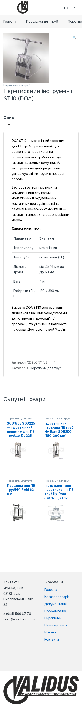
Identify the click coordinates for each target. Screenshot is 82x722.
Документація (55, 604)
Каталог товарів (57, 597)
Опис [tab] (8, 118)
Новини (50, 632)
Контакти (51, 639)
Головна (9, 21)
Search (66, 7)
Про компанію (55, 611)
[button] (74, 38)
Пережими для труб (42, 21)
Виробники (52, 618)
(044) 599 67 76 (18, 614)
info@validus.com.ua (20, 619)
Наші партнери (55, 625)
